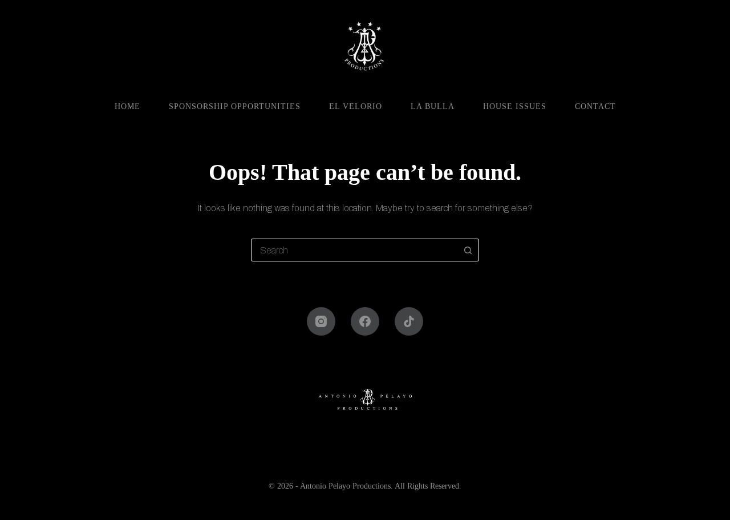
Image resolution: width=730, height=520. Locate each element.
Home (127, 106)
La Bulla (433, 106)
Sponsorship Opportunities (235, 106)
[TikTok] (409, 321)
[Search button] (467, 250)
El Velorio (355, 106)
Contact (595, 106)
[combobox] (354, 250)
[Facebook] (365, 321)
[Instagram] (321, 321)
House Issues (514, 106)
